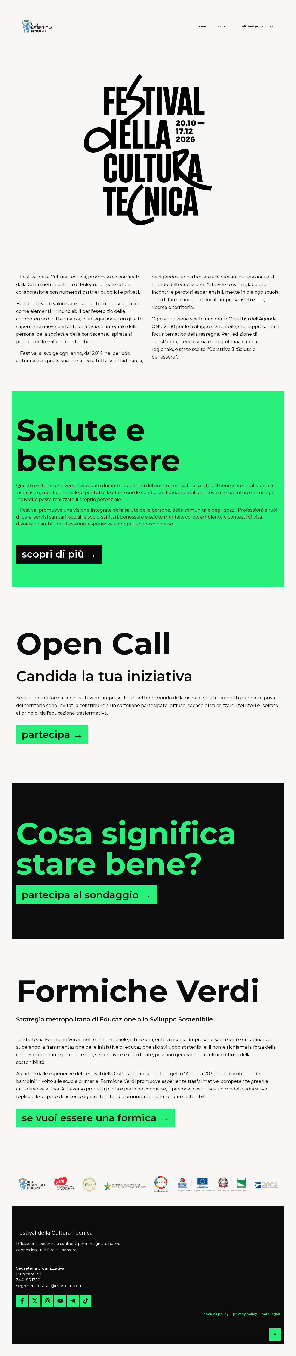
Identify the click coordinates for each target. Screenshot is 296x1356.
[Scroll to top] (275, 1334)
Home (202, 26)
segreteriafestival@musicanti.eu (48, 1285)
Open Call (223, 26)
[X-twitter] (34, 1301)
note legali (271, 1314)
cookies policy (216, 1314)
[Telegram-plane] (73, 1301)
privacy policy (245, 1314)
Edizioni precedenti (257, 26)
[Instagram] (47, 1301)
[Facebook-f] (22, 1301)
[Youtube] (60, 1301)
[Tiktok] (85, 1301)
